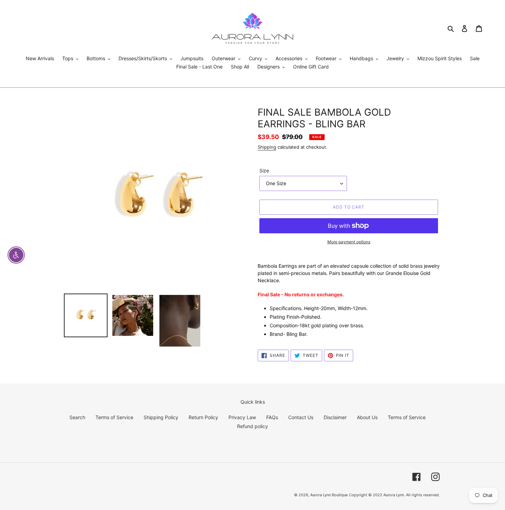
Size (264, 170)
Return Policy (203, 417)
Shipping (267, 147)
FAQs (272, 417)
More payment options (348, 241)
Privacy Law (242, 417)
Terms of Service (114, 417)
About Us (367, 417)
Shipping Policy (161, 417)
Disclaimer (335, 417)
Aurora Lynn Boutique (329, 494)
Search (77, 417)
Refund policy (252, 426)
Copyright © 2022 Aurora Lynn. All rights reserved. (394, 494)
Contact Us (300, 417)
